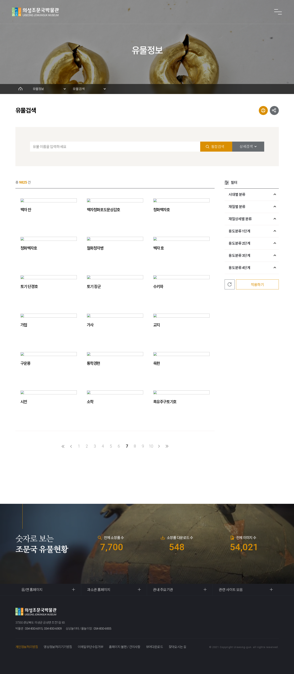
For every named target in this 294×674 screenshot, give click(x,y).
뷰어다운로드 (154, 647)
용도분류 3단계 (239, 255)
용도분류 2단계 (239, 243)
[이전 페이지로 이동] (71, 446)
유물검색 (79, 89)
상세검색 (246, 146)
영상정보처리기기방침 (58, 647)
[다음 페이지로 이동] (159, 446)
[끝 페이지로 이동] (167, 446)
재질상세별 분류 (240, 219)
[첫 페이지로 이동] (63, 446)
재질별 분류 (237, 207)
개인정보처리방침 (26, 647)
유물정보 (38, 89)
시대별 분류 (237, 194)
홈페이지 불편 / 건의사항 (124, 647)
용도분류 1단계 (239, 231)
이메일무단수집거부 (90, 647)
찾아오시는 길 (177, 647)
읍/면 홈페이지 (32, 590)
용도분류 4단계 (239, 268)
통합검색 (217, 147)
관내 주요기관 (163, 590)
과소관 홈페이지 (98, 590)
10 (151, 446)
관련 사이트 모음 (231, 590)
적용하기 (257, 285)
